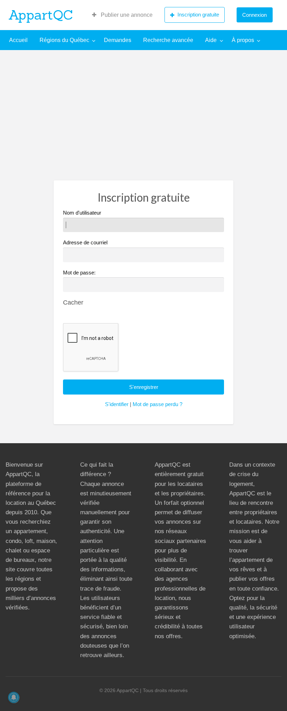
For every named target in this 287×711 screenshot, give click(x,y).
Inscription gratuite (198, 15)
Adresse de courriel (85, 242)
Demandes (117, 40)
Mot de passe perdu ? (157, 404)
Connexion (254, 15)
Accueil (18, 40)
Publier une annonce (126, 15)
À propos (243, 40)
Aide (211, 40)
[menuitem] (122, 15)
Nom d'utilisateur (82, 213)
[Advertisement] (143, 103)
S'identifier (116, 404)
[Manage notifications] (13, 697)
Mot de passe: (79, 273)
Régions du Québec (64, 40)
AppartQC (40, 14)
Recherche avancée (168, 40)
